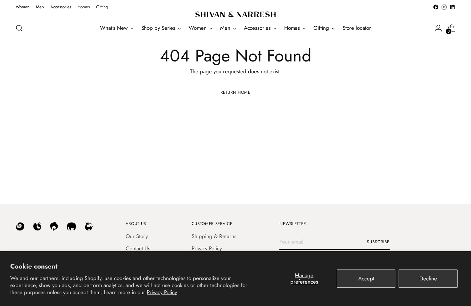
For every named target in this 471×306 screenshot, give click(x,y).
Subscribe (378, 242)
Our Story (137, 236)
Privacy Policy (162, 292)
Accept (366, 278)
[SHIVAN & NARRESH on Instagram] (444, 7)
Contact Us (138, 248)
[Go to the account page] (438, 28)
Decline (428, 278)
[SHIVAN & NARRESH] (235, 14)
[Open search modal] (19, 28)
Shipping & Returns (214, 236)
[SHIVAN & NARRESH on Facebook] (436, 7)
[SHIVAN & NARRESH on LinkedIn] (452, 7)
